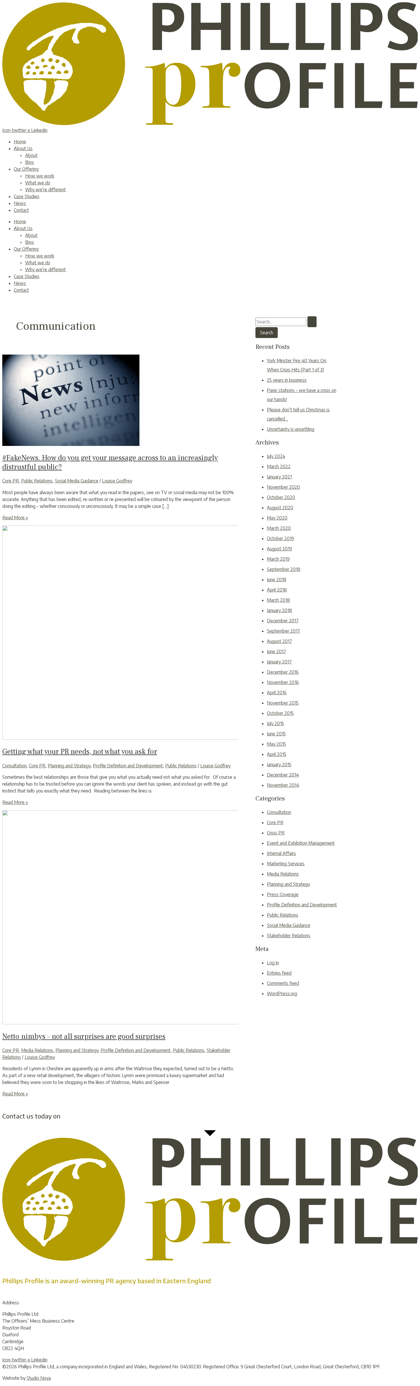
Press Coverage (283, 894)
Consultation (14, 766)
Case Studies (26, 196)
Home (20, 141)
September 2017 (283, 631)
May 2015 (276, 744)
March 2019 (278, 559)
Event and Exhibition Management (301, 843)
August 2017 (279, 641)
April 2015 (276, 754)
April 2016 (277, 692)
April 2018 (277, 590)
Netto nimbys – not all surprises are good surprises (83, 1036)
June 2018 (276, 579)
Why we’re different (45, 189)
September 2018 (283, 569)
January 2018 (279, 610)
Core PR (10, 481)
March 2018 (278, 600)
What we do (37, 183)
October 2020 (281, 497)
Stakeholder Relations (288, 935)
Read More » (15, 517)
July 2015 (275, 723)
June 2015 (276, 734)
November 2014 (283, 785)
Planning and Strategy (69, 766)
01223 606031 (81, 1116)
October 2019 (280, 538)
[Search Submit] (312, 321)
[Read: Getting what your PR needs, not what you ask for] (145, 738)
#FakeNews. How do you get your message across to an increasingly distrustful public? (110, 462)
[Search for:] (286, 322)
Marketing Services (286, 863)
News (20, 203)
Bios (29, 162)
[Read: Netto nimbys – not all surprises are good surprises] (145, 1022)
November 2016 (283, 682)
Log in (273, 962)
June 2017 (276, 651)
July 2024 (276, 456)
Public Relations (37, 481)
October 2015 (280, 713)
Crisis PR (276, 833)
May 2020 (277, 518)
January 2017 (279, 662)
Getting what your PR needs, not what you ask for (79, 752)
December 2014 (283, 775)
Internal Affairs (281, 853)
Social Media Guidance (76, 481)
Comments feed (283, 983)
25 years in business (287, 380)
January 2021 (279, 477)
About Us (23, 148)
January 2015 (279, 764)
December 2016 (283, 672)
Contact (21, 210)
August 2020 (280, 507)
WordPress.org (282, 993)
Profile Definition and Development (128, 766)
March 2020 (279, 528)
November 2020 (283, 487)
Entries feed (279, 973)
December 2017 (283, 620)
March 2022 (279, 466)
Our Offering (26, 169)
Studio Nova (39, 1378)
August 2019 (279, 549)
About (31, 155)
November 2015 (283, 703)
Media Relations (37, 1050)
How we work (39, 176)
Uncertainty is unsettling (290, 429)
